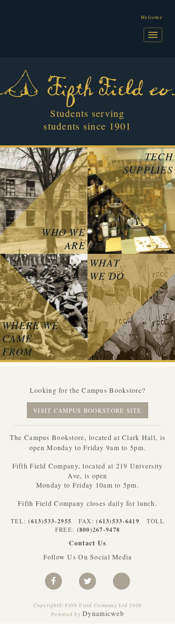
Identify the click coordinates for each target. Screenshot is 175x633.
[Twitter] (87, 581)
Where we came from (30, 338)
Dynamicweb (103, 613)
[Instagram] (121, 581)
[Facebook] (53, 581)
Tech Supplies (148, 163)
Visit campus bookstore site (87, 410)
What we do (107, 269)
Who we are (63, 238)
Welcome (151, 17)
